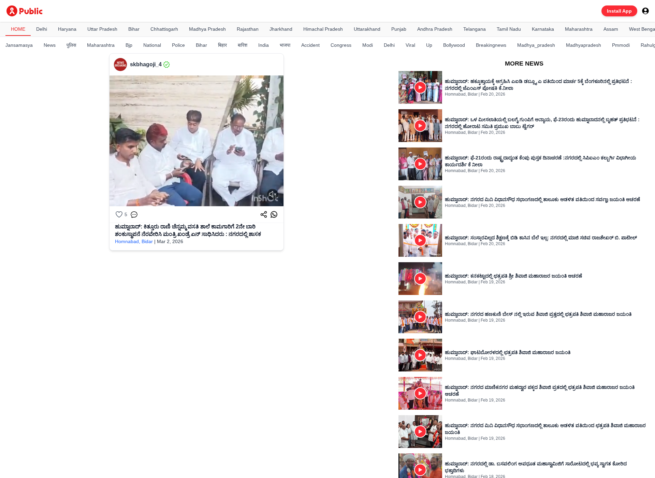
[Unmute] (272, 194)
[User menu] (645, 11)
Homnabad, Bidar (134, 241)
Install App (619, 11)
